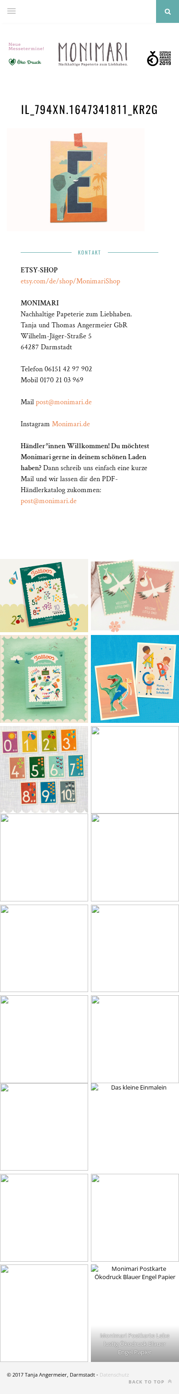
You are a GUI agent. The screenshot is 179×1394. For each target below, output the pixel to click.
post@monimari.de (64, 402)
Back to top (147, 1381)
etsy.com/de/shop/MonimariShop (70, 281)
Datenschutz (114, 1374)
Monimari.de (71, 424)
